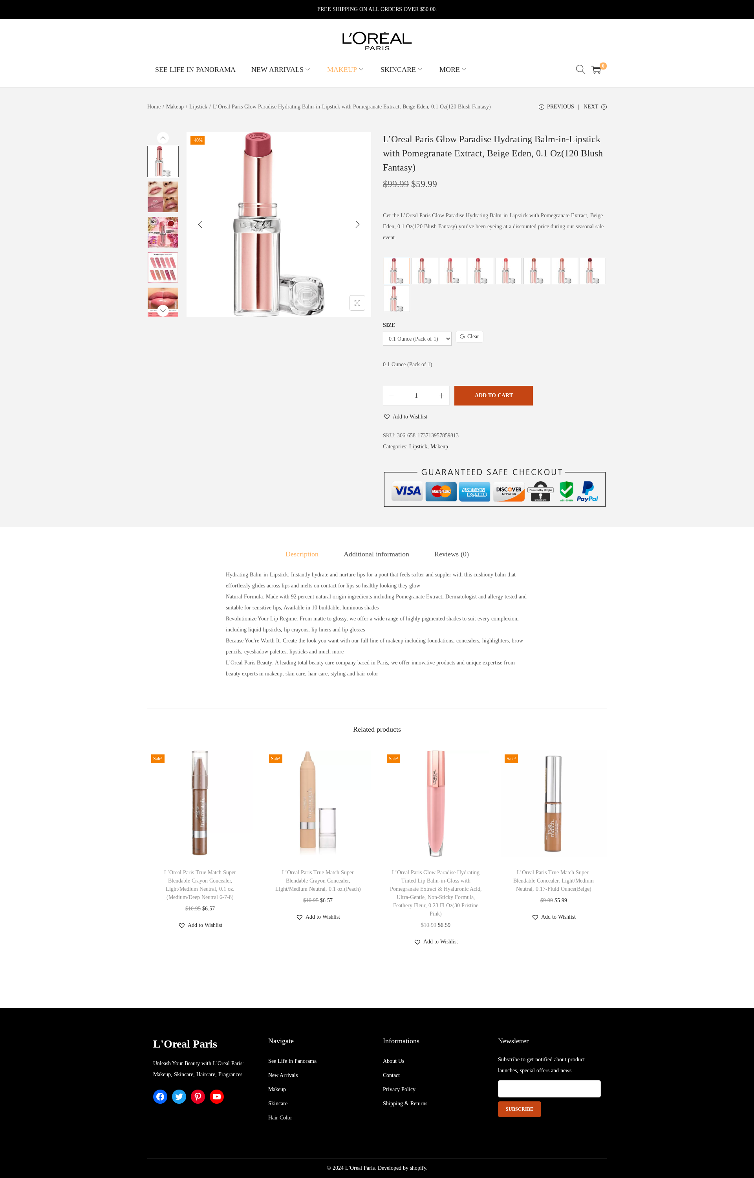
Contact (391, 1075)
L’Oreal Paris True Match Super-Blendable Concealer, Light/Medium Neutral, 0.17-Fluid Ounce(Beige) (553, 881)
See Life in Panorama (292, 1061)
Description (301, 554)
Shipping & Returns (405, 1103)
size (389, 325)
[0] (596, 69)
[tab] (301, 554)
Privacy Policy (399, 1089)
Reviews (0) (451, 554)
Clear (473, 336)
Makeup (175, 107)
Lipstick (198, 107)
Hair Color (280, 1118)
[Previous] (200, 224)
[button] (405, 416)
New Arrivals (283, 1075)
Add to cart (494, 395)
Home (154, 107)
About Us (393, 1061)
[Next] (357, 224)
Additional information (376, 554)
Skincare (277, 1103)
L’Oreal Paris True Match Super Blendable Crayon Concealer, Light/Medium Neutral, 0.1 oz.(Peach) (318, 881)
